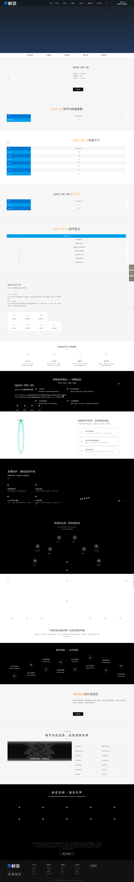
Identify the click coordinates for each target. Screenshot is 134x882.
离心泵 (57, 3)
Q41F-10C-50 (10, 294)
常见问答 (77, 871)
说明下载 (85, 55)
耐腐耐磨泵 (49, 873)
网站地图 (79, 880)
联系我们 (77, 873)
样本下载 (77, 867)
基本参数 (30, 55)
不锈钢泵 (49, 869)
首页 (51, 3)
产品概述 (48, 55)
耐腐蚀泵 (49, 871)
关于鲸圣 (99, 3)
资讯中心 (77, 869)
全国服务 (93, 865)
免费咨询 (78, 89)
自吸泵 (72, 3)
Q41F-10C (10, 296)
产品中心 (81, 3)
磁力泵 (65, 3)
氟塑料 (27, 296)
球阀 (31, 296)
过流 (34, 296)
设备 (20, 305)
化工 (49, 303)
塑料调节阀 (14, 303)
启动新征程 (68, 853)
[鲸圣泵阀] (10, 3)
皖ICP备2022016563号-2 (71, 880)
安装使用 (67, 55)
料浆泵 (34, 873)
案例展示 (104, 55)
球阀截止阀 (14, 296)
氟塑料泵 (49, 867)
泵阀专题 (90, 3)
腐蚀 (23, 303)
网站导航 (83, 880)
